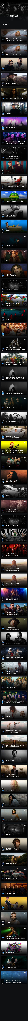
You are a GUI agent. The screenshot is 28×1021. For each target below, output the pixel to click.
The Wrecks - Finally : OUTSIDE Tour (13, 672)
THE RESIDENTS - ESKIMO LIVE (15, 540)
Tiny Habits (10, 908)
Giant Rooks (10, 893)
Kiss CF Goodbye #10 (12, 290)
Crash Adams (10, 172)
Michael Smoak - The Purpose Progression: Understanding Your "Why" (15, 981)
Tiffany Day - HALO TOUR (14, 54)
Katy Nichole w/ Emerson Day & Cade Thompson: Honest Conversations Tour (15, 746)
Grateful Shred (11, 687)
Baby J (8, 496)
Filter (6, 24)
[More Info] (25, 30)
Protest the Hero (12, 878)
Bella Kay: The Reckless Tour (11, 275)
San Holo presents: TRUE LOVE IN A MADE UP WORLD (14, 451)
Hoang (8, 113)
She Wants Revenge (13, 643)
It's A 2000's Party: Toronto (15, 201)
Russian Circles (11, 407)
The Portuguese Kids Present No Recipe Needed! (15, 937)
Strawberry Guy (11, 864)
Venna (8, 923)
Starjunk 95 (10, 952)
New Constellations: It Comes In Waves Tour (14, 731)
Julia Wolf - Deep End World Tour (12, 481)
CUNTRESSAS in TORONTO (14, 658)
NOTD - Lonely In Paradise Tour (12, 510)
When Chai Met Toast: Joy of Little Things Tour (15, 363)
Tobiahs (8, 834)
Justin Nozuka (11, 761)
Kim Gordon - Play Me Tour (15, 187)
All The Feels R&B (12, 525)
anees (8, 231)
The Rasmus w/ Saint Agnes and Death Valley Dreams (15, 142)
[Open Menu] (25, 4)
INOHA (8, 466)
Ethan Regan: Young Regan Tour (12, 775)
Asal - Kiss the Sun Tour (14, 98)
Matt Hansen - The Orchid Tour (11, 849)
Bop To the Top (11, 128)
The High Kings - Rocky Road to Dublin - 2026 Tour (15, 348)
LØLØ (7, 260)
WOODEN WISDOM (12, 69)
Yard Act (9, 319)
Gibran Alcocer (11, 245)
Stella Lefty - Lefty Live (14, 819)
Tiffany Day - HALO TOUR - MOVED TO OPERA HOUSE (14, 39)
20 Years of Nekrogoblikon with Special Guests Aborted (15, 702)
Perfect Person (11, 334)
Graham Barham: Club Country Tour (13, 437)
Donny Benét (10, 790)
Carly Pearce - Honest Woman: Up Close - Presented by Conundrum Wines (15, 569)
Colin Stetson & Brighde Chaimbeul (12, 157)
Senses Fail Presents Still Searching (13, 966)
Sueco (8, 716)
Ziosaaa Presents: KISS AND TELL (12, 304)
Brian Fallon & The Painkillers (11, 216)
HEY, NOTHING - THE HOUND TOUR (11, 613)
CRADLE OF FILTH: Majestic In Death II (12, 554)
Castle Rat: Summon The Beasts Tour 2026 (13, 599)
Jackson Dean (11, 84)
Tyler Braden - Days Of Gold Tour (12, 628)
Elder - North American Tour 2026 (13, 422)
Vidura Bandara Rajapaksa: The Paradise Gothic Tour (15, 378)
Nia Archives (10, 805)
